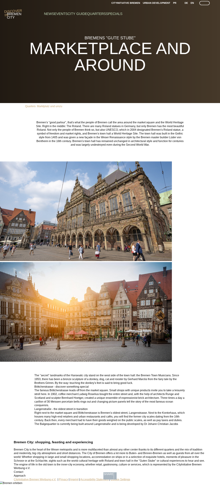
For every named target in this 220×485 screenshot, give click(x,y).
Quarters (96, 14)
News (49, 14)
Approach (20, 475)
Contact (18, 471)
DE (186, 3)
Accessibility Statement (94, 479)
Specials (114, 14)
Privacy (63, 479)
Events (61, 14)
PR (174, 3)
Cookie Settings (120, 479)
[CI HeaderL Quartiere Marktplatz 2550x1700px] (86, 360)
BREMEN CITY (14, 14)
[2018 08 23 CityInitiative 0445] (86, 260)
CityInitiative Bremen (125, 3)
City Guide (77, 14)
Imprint (74, 479)
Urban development (156, 3)
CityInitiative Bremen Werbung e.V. (35, 479)
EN (192, 3)
